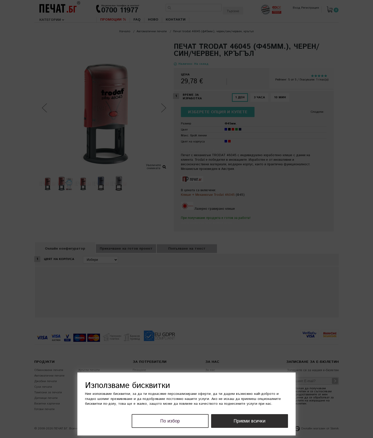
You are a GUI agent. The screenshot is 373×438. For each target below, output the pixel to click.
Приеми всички (249, 421)
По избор (170, 421)
